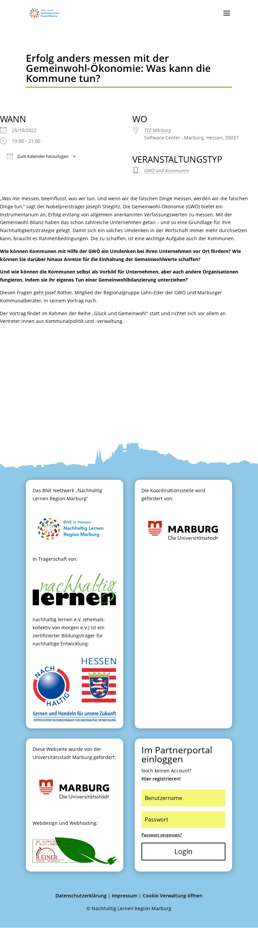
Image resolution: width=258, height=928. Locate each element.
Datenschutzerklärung (80, 895)
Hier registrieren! (161, 778)
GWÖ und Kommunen (166, 170)
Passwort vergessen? (161, 835)
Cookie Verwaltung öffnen (173, 895)
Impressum (124, 895)
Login (183, 851)
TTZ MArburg (157, 130)
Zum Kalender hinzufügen (42, 156)
